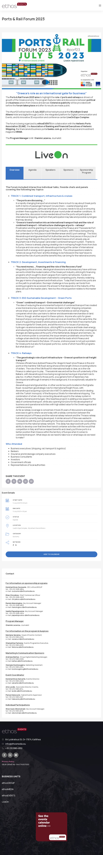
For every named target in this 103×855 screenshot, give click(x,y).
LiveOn (5, 801)
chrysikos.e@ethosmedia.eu (23, 599)
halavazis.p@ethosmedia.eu (23, 699)
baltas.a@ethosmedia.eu (22, 661)
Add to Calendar (51, 554)
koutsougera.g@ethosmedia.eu (25, 669)
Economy (16, 537)
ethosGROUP (8, 783)
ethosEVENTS (8, 795)
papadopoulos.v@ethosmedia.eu (25, 615)
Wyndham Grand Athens (36, 528)
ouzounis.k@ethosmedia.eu (23, 591)
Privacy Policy (8, 761)
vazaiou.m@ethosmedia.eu (23, 639)
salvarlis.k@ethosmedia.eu (23, 683)
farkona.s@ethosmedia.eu (23, 647)
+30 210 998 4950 (13, 748)
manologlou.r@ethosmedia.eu (24, 607)
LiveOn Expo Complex (20, 528)
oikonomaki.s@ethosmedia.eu (24, 713)
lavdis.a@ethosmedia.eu (22, 691)
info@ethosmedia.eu (15, 744)
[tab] (14, 173)
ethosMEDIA (8, 789)
